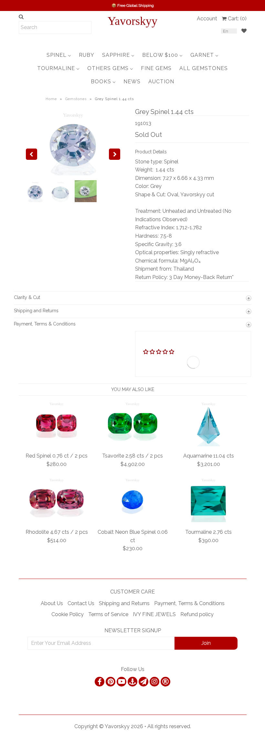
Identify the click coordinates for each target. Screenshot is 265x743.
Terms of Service (108, 614)
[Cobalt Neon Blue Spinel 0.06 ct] (132, 520)
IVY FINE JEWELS (154, 614)
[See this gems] (31, 154)
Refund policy (197, 614)
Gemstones (76, 99)
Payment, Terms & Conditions (189, 603)
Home (51, 99)
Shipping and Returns (124, 603)
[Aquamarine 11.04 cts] (208, 444)
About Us (52, 603)
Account (207, 18)
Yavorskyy (132, 21)
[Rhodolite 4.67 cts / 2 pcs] (56, 520)
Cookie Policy (67, 614)
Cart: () (237, 18)
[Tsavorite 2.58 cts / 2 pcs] (132, 444)
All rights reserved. (169, 726)
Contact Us (81, 603)
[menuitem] (59, 55)
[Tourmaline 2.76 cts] (208, 520)
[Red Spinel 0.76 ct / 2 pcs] (56, 444)
